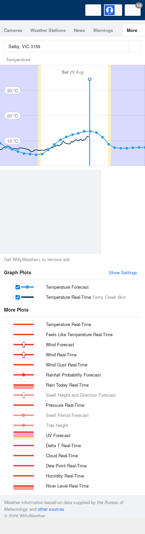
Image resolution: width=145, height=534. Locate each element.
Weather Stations (48, 30)
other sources (51, 509)
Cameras (13, 30)
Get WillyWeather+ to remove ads (37, 259)
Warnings (103, 30)
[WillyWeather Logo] (15, 10)
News (79, 30)
